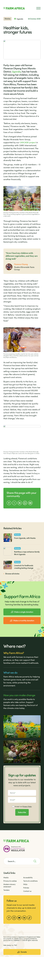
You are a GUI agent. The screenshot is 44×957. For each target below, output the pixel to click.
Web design (7, 945)
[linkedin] (24, 917)
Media (6, 877)
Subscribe (22, 812)
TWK (15, 945)
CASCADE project (28, 142)
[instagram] (14, 917)
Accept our (23, 806)
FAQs (25, 884)
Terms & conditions (30, 881)
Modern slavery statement (9, 885)
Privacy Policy (27, 806)
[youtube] (19, 917)
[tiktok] (29, 918)
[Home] (14, 8)
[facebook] (9, 917)
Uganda (16, 71)
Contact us (27, 891)
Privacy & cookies (10, 881)
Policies (26, 888)
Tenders (6, 890)
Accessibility (28, 877)
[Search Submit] (36, 861)
